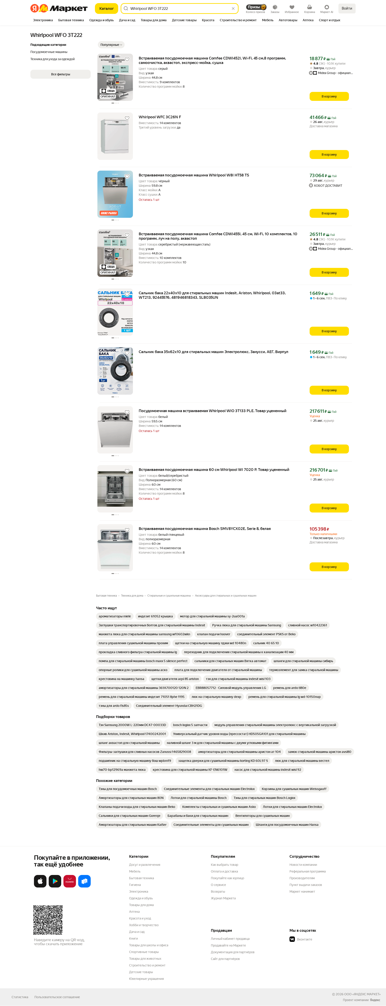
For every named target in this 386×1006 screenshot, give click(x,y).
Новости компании (303, 864)
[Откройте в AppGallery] (69, 886)
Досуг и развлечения (144, 864)
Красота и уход (140, 918)
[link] (115, 616)
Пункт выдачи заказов (306, 885)
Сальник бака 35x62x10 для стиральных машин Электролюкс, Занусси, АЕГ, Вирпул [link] (213, 351)
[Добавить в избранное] (127, 59)
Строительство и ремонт (147, 965)
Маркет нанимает (302, 891)
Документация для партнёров (233, 952)
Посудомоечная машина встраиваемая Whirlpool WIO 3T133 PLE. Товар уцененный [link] (212, 411)
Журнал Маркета (223, 898)
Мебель (135, 871)
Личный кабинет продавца (230, 938)
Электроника (138, 891)
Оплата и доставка (224, 871)
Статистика (20, 997)
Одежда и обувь (141, 898)
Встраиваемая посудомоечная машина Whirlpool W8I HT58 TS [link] (194, 175)
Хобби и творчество (144, 925)
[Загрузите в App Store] (40, 886)
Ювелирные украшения (146, 979)
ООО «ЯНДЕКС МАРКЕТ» (362, 994)
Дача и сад (137, 932)
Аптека (134, 911)
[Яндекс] (375, 1000)
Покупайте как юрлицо (227, 878)
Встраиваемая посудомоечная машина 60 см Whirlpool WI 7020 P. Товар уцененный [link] (214, 469)
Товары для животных (145, 958)
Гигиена (135, 885)
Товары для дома (141, 905)
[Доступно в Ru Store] (84, 886)
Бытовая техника (141, 878)
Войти (347, 8)
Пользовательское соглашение (57, 997)
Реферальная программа (308, 871)
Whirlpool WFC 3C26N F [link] (160, 117)
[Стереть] (233, 8)
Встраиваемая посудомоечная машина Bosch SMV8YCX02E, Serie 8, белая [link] (205, 528)
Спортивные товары (144, 952)
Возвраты (218, 891)
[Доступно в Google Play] (55, 886)
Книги (133, 938)
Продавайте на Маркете (228, 945)
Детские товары (141, 972)
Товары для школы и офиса (148, 945)
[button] (111, 44)
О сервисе (218, 885)
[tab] (43, 20)
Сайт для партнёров (225, 959)
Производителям (302, 878)
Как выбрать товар (224, 864)
